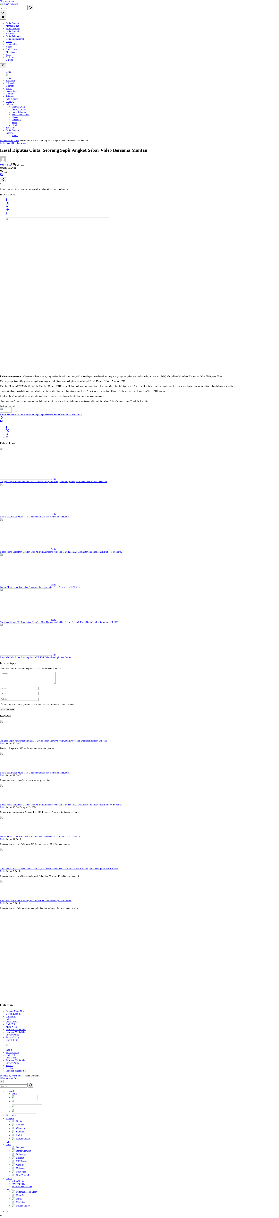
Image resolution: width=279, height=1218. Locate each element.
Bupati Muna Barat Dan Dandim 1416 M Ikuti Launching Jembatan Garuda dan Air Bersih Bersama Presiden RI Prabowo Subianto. (61, 552)
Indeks (9, 1019)
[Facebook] (6, 200)
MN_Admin (5, 165)
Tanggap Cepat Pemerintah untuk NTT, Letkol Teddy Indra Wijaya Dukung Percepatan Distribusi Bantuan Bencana (53, 481)
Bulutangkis (11, 44)
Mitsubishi (10, 52)
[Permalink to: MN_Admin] (3, 161)
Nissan (9, 41)
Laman (9, 1178)
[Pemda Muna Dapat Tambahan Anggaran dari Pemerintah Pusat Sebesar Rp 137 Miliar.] (25, 584)
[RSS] (7, 1045)
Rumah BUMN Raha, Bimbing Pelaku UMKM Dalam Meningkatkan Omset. (35, 657)
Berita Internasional (15, 39)
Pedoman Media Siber (16, 1029)
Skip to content (7, 1)
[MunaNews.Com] (9, 4)
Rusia (8, 54)
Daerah (9, 143)
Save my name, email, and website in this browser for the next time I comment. (39, 704)
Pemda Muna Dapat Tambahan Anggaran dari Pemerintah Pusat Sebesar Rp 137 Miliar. (40, 587)
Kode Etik (10, 1024)
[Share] (3, 179)
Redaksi (9, 1065)
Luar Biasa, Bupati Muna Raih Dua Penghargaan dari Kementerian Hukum (34, 516)
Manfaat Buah (12, 26)
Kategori (10, 1091)
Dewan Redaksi (13, 1014)
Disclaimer (11, 1016)
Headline (16, 143)
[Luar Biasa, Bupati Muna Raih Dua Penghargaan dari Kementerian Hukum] (25, 514)
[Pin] (7, 211)
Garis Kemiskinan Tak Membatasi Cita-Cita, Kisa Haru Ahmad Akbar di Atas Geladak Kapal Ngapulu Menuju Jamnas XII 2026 (59, 622)
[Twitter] (7, 204)
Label (8, 1142)
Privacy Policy (12, 1034)
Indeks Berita (12, 1021)
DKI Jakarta (11, 49)
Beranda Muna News (15, 1011)
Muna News (11, 1027)
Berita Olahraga (13, 28)
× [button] (1, 1081)
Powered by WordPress (11, 1075)
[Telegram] (7, 207)
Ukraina (9, 60)
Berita (3, 143)
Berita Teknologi (13, 36)
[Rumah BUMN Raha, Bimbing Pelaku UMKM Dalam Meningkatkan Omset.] (25, 654)
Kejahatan (10, 33)
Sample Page (12, 1040)
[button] (30, 7)
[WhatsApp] (7, 214)
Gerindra (10, 57)
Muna (23, 143)
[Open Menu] (3, 17)
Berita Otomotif (13, 23)
